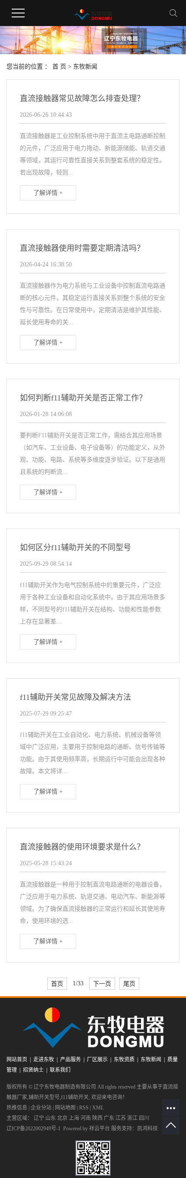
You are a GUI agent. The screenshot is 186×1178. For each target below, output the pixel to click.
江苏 (120, 1118)
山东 (50, 1118)
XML (98, 1108)
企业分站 (41, 1108)
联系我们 (60, 1070)
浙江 (132, 1118)
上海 (74, 1118)
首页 (57, 983)
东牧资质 (124, 1060)
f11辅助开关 (75, 1097)
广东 (109, 1118)
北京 (62, 1118)
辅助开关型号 (44, 1097)
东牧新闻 (85, 66)
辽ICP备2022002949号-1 (33, 1128)
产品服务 (70, 1060)
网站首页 (16, 1060)
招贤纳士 (33, 1070)
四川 (144, 1118)
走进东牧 (43, 1060)
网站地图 (65, 1108)
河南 (85, 1118)
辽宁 (39, 1118)
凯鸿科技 (147, 1128)
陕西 (97, 1118)
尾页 (129, 983)
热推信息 (16, 1108)
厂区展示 (97, 1060)
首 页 (59, 66)
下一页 (102, 983)
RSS (84, 1108)
